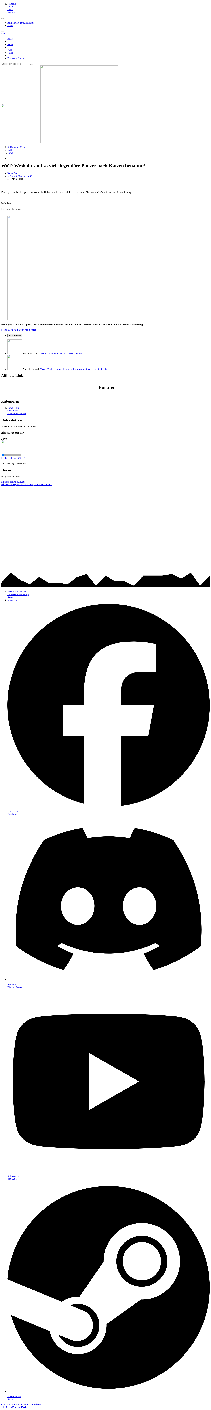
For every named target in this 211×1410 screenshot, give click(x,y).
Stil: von (14, 1407)
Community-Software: (21, 1404)
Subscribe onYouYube (13, 1177)
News (10, 44)
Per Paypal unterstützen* (13, 458)
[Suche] (2, 31)
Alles (10, 38)
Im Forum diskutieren (25, 330)
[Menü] (2, 18)
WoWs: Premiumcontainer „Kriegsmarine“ (62, 353)
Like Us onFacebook (12, 812)
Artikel (10, 50)
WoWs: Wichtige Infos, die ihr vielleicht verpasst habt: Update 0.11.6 (73, 369)
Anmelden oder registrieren (20, 22)
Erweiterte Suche (15, 58)
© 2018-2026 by (26, 484)
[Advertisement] (94, 507)
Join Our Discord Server (14, 986)
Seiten (10, 52)
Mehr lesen (7, 330)
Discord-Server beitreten (13, 481)
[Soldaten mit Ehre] (59, 142)
